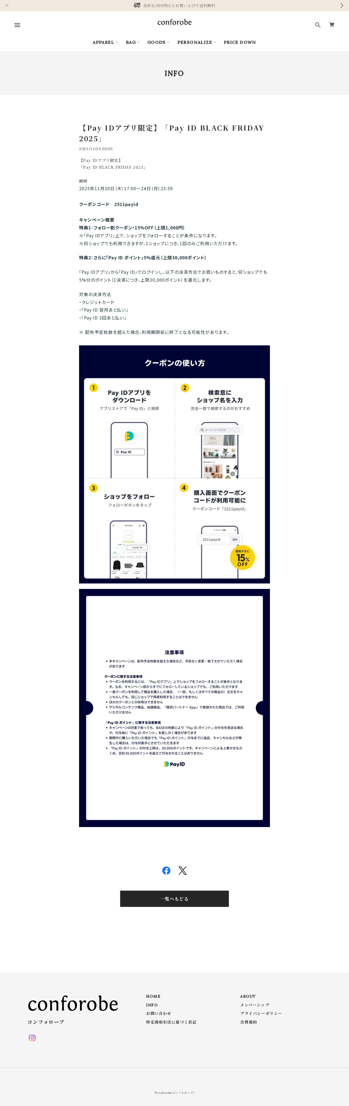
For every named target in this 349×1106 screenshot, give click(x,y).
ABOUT (248, 996)
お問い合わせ (158, 1013)
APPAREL (103, 42)
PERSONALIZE (194, 42)
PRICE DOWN (240, 42)
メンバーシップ (254, 1005)
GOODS (157, 42)
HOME (153, 996)
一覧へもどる (174, 899)
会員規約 (248, 1022)
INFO (152, 1005)
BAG (131, 42)
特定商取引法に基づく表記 (171, 1022)
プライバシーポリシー (261, 1013)
